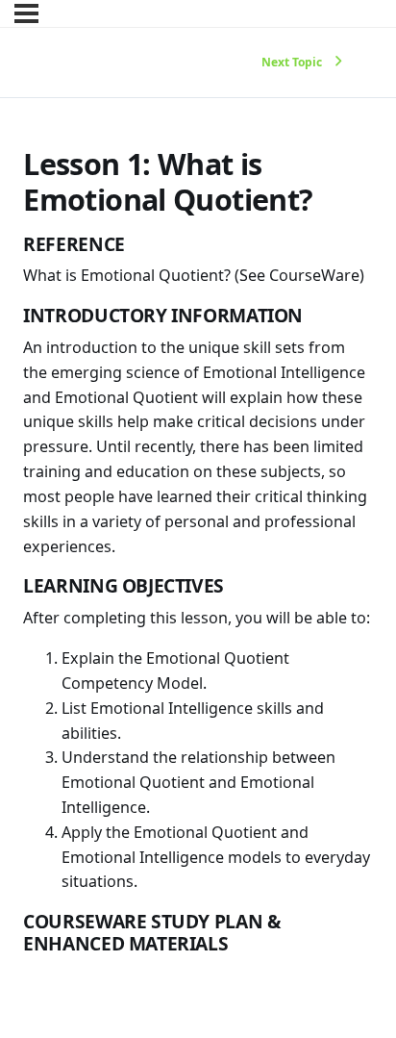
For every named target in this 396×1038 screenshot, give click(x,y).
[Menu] (26, 13)
